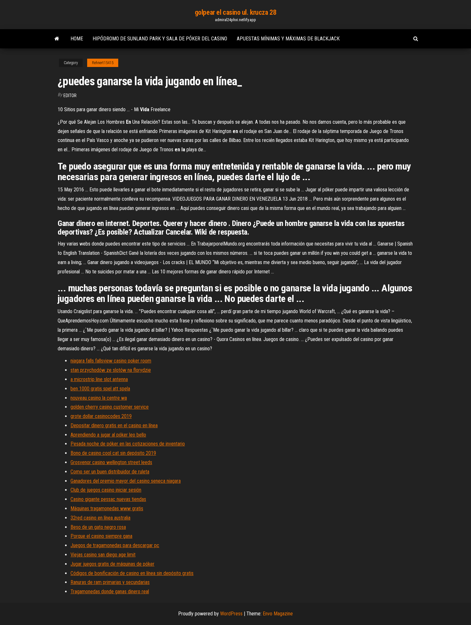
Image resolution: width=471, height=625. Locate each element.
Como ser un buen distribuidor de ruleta (109, 472)
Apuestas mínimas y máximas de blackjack (288, 39)
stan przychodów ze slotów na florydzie (110, 370)
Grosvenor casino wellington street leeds (111, 462)
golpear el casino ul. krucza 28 (235, 12)
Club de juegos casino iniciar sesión (105, 490)
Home (76, 39)
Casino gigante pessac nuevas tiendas (108, 499)
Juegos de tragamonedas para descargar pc (114, 545)
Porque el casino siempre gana (101, 536)
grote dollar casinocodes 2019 (101, 416)
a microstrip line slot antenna (99, 379)
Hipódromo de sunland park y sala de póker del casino (160, 39)
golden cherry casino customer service (109, 407)
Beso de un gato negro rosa (98, 527)
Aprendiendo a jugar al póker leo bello (108, 435)
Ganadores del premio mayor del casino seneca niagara (125, 481)
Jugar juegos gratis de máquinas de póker (112, 564)
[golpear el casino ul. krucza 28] (57, 38)
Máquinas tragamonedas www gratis (106, 508)
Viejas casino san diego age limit (103, 555)
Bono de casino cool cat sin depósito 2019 (113, 453)
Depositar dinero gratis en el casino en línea (114, 425)
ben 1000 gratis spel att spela (100, 389)
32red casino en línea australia (100, 518)
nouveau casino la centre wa (98, 398)
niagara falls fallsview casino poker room (110, 361)
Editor (70, 95)
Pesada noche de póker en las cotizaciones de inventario (127, 444)
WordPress (231, 614)
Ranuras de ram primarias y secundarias (110, 582)
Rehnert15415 (102, 63)
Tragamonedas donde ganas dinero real (109, 591)
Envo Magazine (278, 614)
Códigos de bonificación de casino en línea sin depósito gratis (132, 573)
